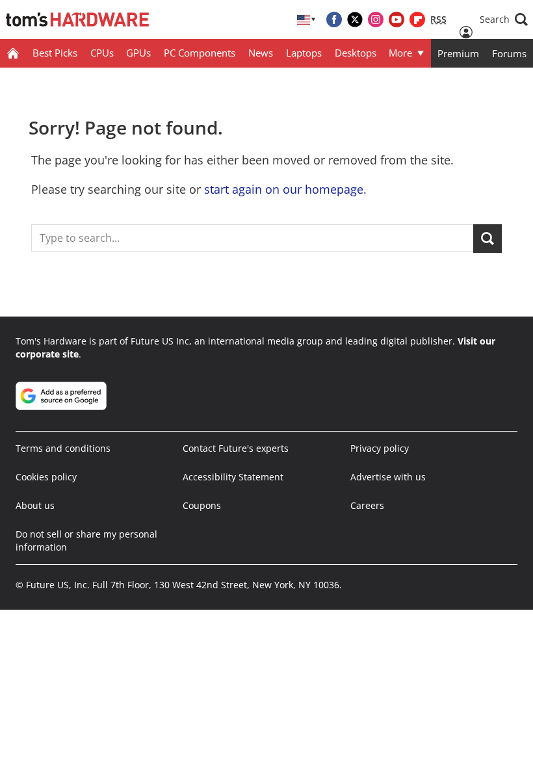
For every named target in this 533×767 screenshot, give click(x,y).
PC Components (199, 52)
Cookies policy (46, 477)
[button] (504, 19)
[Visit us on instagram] (376, 19)
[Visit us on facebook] (334, 19)
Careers (367, 505)
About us (35, 505)
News (260, 52)
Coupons (202, 505)
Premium (458, 53)
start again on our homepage (283, 189)
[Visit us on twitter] (355, 19)
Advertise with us (388, 477)
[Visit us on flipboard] (417, 19)
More (400, 52)
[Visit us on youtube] (396, 19)
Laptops (304, 52)
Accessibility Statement (233, 477)
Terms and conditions (63, 448)
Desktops (355, 52)
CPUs (102, 52)
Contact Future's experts (236, 448)
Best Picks (54, 52)
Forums (509, 53)
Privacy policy (379, 448)
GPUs (138, 52)
